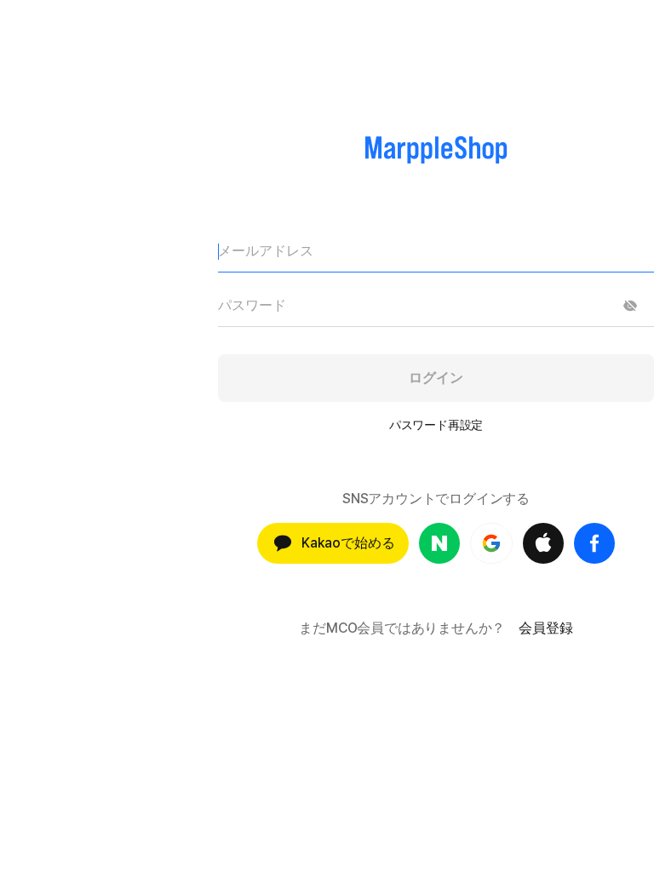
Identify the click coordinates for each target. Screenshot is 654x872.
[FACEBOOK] (594, 543)
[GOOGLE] (491, 543)
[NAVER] (439, 543)
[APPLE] (543, 543)
